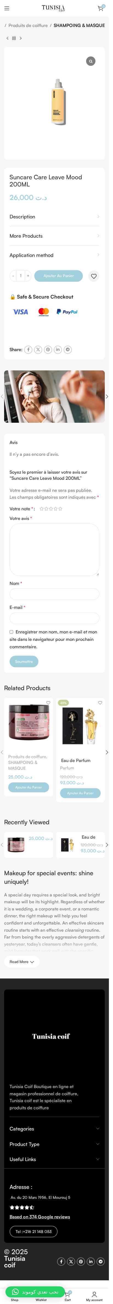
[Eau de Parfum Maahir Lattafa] (68, 845)
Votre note (21, 508)
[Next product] (20, 38)
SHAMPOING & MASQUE (79, 25)
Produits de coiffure (28, 25)
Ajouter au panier (59, 275)
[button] (106, 396)
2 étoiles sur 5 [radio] (46, 508)
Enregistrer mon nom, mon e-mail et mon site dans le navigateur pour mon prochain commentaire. (53, 639)
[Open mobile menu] (6, 8)
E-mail (18, 607)
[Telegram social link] (68, 350)
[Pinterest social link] (48, 350)
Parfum (67, 768)
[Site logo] (54, 7)
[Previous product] (7, 38)
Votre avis (21, 518)
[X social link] (38, 350)
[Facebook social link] (28, 350)
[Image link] (51, 1036)
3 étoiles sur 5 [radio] (51, 508)
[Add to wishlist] (94, 276)
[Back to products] (14, 38)
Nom (16, 583)
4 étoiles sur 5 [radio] (55, 508)
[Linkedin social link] (58, 350)
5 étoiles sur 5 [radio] (60, 508)
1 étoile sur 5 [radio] (41, 508)
